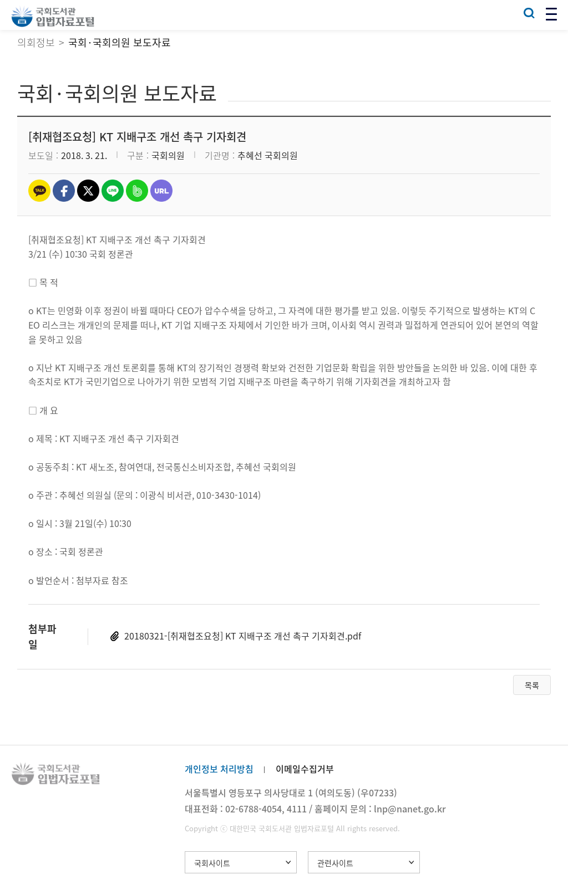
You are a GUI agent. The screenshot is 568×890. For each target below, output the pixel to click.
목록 (532, 684)
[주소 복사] (161, 191)
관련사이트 (335, 862)
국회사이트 (212, 862)
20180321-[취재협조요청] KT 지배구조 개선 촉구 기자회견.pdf (242, 635)
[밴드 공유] (137, 191)
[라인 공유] (113, 191)
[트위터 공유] (88, 191)
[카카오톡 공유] (39, 191)
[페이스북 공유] (64, 191)
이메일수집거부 (305, 768)
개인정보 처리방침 (219, 768)
